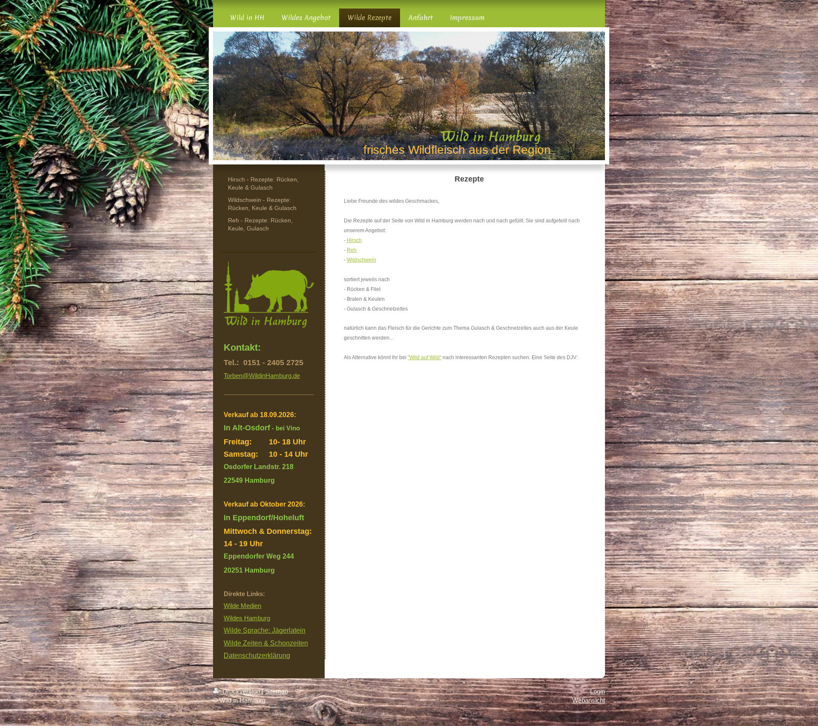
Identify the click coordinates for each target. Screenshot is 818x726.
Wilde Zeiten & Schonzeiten (266, 643)
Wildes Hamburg (247, 618)
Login (597, 691)
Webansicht (588, 700)
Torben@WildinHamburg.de (262, 375)
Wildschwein (361, 260)
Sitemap (276, 691)
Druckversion (241, 691)
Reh (352, 250)
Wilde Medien (242, 605)
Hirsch (354, 240)
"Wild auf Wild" (424, 357)
